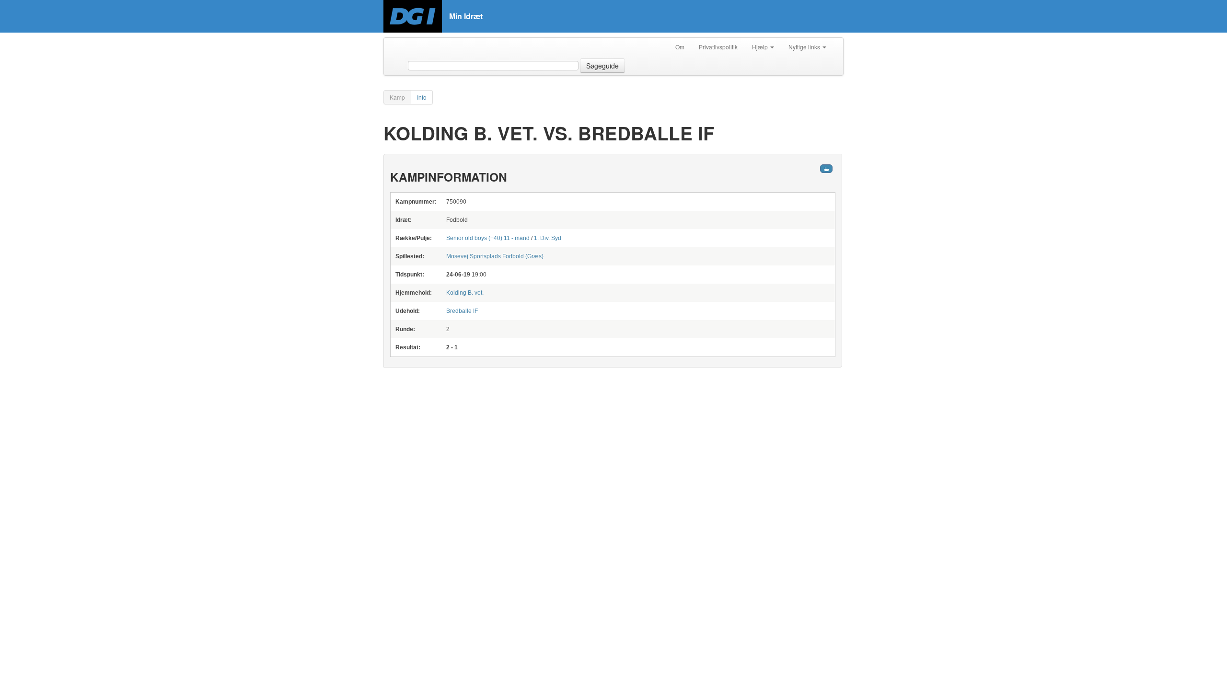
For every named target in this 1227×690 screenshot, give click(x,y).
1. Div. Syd (547, 238)
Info (422, 97)
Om (679, 47)
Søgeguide (602, 65)
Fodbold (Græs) (495, 256)
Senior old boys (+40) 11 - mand (488, 238)
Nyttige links (805, 47)
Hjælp (760, 47)
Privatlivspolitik (718, 47)
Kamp (397, 97)
